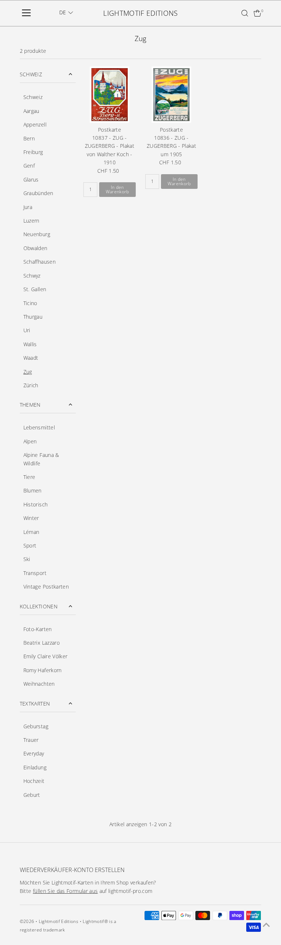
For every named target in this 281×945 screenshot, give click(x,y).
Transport (34, 572)
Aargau (31, 110)
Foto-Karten (37, 629)
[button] (66, 12)
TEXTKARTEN (35, 703)
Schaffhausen (39, 261)
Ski (26, 559)
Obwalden (35, 248)
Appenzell (34, 124)
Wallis (30, 344)
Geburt (31, 794)
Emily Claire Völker (45, 656)
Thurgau (32, 316)
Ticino (30, 303)
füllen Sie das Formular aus (65, 890)
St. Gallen (34, 289)
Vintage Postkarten (46, 586)
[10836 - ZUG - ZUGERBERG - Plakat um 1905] (171, 94)
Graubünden (38, 193)
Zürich (30, 385)
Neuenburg (36, 234)
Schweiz (32, 97)
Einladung (34, 767)
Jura (27, 207)
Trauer (31, 739)
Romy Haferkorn (42, 670)
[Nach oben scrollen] (266, 924)
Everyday (33, 753)
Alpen (30, 441)
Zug (27, 371)
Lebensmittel (39, 427)
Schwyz (32, 275)
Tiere (29, 476)
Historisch (35, 504)
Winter (31, 517)
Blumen (32, 490)
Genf (29, 165)
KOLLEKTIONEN (38, 606)
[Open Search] (244, 13)
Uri (26, 330)
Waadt (30, 357)
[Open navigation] (26, 13)
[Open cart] (257, 13)
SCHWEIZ (31, 74)
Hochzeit (34, 780)
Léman (31, 531)
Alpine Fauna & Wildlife (41, 458)
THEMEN (30, 404)
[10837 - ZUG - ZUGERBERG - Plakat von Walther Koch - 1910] (110, 94)
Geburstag (35, 726)
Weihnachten (39, 683)
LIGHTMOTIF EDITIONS (140, 13)
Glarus (31, 179)
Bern (29, 138)
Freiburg (33, 152)
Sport (30, 545)
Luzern (31, 220)
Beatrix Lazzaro (41, 642)
